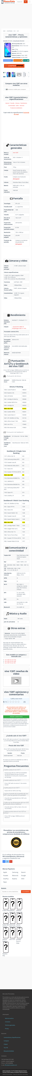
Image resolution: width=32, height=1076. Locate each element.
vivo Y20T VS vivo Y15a (10, 660)
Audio (17, 105)
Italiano (12, 1072)
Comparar (6, 1041)
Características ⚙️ (8, 60)
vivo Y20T (15, 152)
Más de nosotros (9, 1018)
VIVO (22, 879)
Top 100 (6, 1047)
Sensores (22, 105)
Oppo (5, 882)
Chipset (6, 1044)
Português (16, 1072)
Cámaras (17, 103)
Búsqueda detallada (9, 1051)
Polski (20, 1072)
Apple (5, 872)
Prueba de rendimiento (16, 108)
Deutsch (21, 1070)
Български (24, 1072)
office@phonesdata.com (11, 1065)
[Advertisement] (16, 16)
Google (23, 875)
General (7, 103)
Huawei (5, 875)
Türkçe (8, 1072)
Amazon (16, 179)
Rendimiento (23, 103)
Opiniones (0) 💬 (18, 60)
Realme (14, 879)
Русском (5, 1072)
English (16, 1070)
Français (25, 1070)
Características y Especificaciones (12, 1037)
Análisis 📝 (26, 60)
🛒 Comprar (10, 66)
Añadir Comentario (16, 717)
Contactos (7, 1022)
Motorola (15, 875)
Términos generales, (10, 1025)
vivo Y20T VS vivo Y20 (10, 663)
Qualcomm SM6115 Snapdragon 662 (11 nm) (19, 327)
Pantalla (12, 103)
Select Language (6, 1070)
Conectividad (11, 105)
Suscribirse (26, 891)
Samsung (15, 872)
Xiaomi (23, 872)
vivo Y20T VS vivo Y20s (10, 661)
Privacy (7, 1028)
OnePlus (6, 879)
